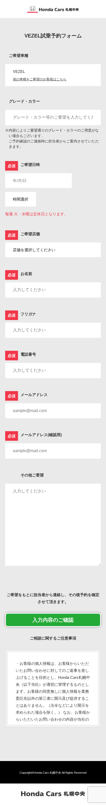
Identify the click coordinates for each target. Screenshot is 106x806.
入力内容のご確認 (53, 620)
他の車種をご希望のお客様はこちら (39, 79)
